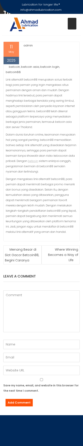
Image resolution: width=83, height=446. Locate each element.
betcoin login (49, 67)
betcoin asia (30, 67)
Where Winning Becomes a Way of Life (63, 254)
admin (28, 45)
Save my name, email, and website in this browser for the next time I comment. (41, 388)
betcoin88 (13, 72)
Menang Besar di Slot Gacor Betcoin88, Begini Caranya (22, 254)
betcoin (14, 67)
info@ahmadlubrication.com (41, 10)
